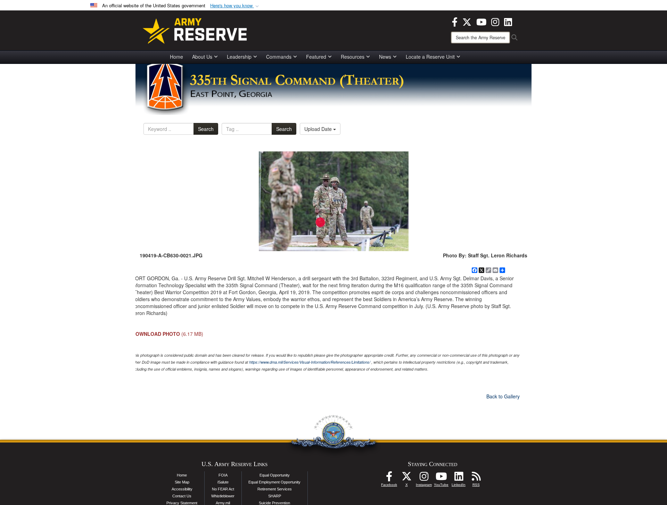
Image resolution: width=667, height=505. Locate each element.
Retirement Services (274, 489)
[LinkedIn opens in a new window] (508, 21)
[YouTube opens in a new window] (481, 21)
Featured (316, 56)
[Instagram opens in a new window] (495, 21)
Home (176, 56)
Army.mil (223, 503)
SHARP (274, 496)
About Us (202, 56)
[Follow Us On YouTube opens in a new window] (441, 478)
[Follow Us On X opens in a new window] (406, 478)
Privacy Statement (181, 503)
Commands (278, 56)
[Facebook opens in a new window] (455, 21)
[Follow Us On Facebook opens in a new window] (389, 478)
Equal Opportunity (275, 475)
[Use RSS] (476, 478)
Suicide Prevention (274, 503)
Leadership (239, 56)
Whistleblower (222, 496)
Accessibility (182, 489)
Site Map (182, 482)
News (385, 56)
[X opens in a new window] (466, 21)
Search (206, 128)
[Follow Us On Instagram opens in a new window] (424, 478)
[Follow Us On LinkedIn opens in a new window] (458, 478)
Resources (352, 56)
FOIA (223, 475)
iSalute (223, 482)
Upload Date (318, 128)
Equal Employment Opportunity (274, 482)
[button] (235, 5)
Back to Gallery (503, 396)
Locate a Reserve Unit (430, 56)
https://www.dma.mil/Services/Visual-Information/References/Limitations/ (309, 362)
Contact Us (181, 496)
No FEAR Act (223, 489)
